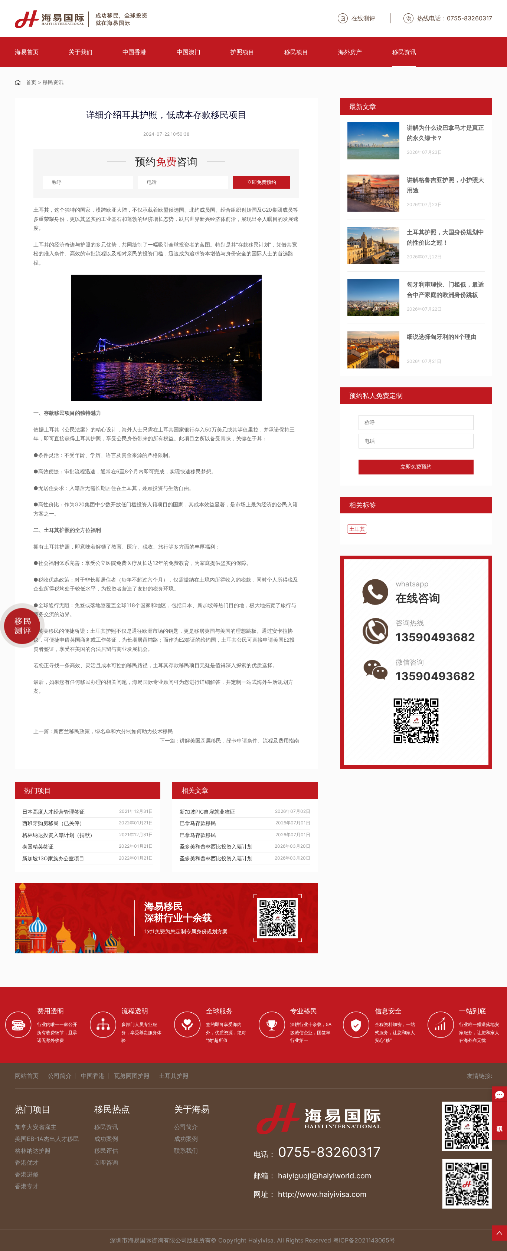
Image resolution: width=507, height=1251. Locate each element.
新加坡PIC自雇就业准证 (207, 811)
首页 (31, 82)
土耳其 (357, 529)
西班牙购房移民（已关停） (53, 823)
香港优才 (27, 1162)
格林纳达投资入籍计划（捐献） (58, 835)
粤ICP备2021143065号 (364, 1240)
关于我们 (80, 52)
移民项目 (296, 52)
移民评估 (106, 1150)
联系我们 (186, 1150)
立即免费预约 (261, 182)
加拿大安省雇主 (35, 1127)
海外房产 (350, 52)
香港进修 (27, 1174)
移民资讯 (404, 52)
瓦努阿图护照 (132, 1075)
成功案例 (106, 1138)
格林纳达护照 (32, 1150)
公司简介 (60, 1075)
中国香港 (134, 52)
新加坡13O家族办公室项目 (53, 858)
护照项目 (242, 52)
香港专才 (27, 1186)
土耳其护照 (174, 1075)
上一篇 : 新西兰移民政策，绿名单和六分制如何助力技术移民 (103, 731)
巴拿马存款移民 (198, 823)
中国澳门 (188, 52)
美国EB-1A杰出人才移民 (47, 1138)
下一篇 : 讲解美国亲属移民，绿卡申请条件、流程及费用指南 (229, 740)
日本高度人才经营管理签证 (53, 811)
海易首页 (27, 52)
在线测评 (363, 18)
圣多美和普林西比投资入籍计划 (216, 846)
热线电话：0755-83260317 (454, 18)
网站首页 (27, 1075)
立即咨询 (106, 1162)
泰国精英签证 (37, 846)
